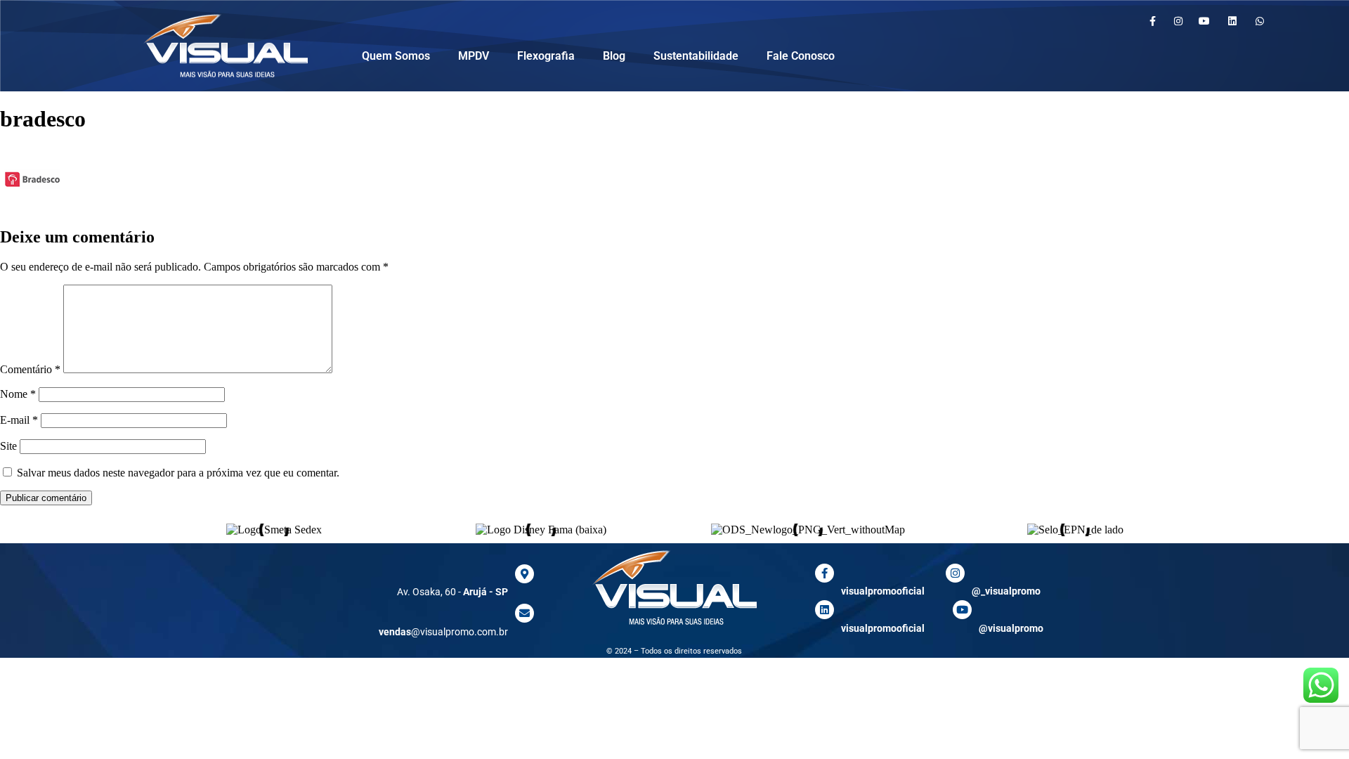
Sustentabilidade (695, 56)
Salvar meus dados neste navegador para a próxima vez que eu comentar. (178, 473)
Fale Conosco (801, 56)
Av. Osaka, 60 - (452, 591)
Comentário (30, 369)
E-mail (19, 420)
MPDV (473, 56)
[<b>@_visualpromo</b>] (955, 573)
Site (8, 446)
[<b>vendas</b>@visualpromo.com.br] (524, 613)
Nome (18, 394)
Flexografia (546, 56)
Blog (614, 56)
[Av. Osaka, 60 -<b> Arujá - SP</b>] (524, 573)
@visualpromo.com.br (443, 631)
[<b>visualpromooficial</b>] (824, 573)
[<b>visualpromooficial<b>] (824, 609)
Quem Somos (396, 56)
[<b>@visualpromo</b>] (962, 609)
